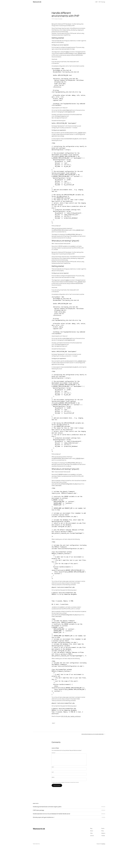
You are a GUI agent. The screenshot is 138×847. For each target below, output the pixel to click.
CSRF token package (38, 810)
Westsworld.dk (37, 2)
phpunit (53, 723)
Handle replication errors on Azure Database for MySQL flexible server (51, 813)
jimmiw (56, 18)
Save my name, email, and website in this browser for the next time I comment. (66, 782)
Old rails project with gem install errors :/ (43, 817)
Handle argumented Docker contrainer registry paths (47, 806)
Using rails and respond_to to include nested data (92, 734)
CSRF (96, 2)
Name (53, 766)
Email (53, 772)
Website (53, 777)
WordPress (103, 843)
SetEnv (68, 52)
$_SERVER (79, 53)
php (59, 18)
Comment (53, 752)
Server (61, 18)
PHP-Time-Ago (102, 2)
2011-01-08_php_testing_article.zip (71, 716)
